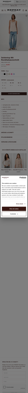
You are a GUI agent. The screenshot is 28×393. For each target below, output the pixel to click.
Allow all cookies (14, 208)
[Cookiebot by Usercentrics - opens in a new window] (19, 178)
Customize (13, 214)
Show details (19, 203)
